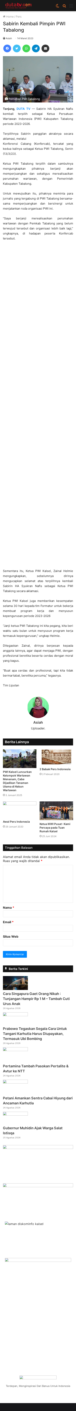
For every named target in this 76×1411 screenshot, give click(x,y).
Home (9, 16)
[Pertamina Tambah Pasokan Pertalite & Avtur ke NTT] (15, 1050)
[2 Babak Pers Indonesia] (56, 757)
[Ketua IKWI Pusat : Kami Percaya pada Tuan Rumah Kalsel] (56, 810)
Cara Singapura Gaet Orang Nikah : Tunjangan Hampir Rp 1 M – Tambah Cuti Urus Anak (36, 999)
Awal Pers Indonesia (16, 821)
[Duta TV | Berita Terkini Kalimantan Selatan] (18, 5)
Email (8, 922)
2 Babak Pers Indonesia (55, 769)
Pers (18, 16)
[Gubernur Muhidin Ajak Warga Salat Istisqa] (15, 1114)
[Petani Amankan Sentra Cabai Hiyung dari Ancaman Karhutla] (15, 1082)
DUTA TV (23, 109)
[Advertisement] (38, 406)
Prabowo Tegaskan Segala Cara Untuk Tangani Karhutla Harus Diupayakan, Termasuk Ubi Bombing (35, 1034)
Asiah (9, 38)
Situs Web (10, 936)
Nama (8, 907)
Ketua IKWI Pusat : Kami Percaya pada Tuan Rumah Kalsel (55, 827)
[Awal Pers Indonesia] (19, 809)
